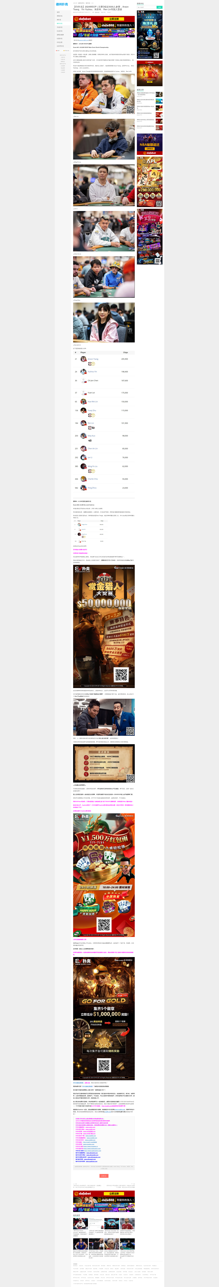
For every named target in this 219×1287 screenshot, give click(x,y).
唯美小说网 (150, 1271)
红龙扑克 (59, 31)
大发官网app (145, 1274)
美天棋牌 (82, 1268)
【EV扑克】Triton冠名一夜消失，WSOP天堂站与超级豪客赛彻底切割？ (111, 1232)
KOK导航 (125, 1271)
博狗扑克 (59, 16)
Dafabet (82, 1280)
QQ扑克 (120, 1280)
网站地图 (90, 1283)
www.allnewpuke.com (94, 1157)
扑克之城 (107, 1268)
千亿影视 (85, 1274)
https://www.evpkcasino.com (92, 1148)
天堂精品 (91, 1274)
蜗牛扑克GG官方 (155, 1268)
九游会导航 (118, 1271)
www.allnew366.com (92, 1155)
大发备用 (63, 72)
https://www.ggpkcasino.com (92, 1150)
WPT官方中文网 (110, 1277)
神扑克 (59, 20)
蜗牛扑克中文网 (96, 1265)
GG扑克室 (123, 1268)
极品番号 (117, 1268)
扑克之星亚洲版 (138, 1268)
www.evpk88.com (92, 1138)
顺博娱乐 (63, 61)
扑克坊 (120, 1274)
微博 (58, 50)
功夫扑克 (125, 1274)
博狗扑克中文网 (116, 1265)
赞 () (104, 1176)
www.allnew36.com (92, 1153)
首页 (58, 12)
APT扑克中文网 (118, 1277)
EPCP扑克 (83, 1277)
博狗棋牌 (97, 1277)
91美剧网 (101, 1268)
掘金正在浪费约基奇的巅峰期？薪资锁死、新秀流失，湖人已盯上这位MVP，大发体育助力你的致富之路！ (80, 1253)
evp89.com (108, 1112)
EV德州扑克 (76, 1280)
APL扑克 (103, 1277)
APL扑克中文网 (127, 1277)
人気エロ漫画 (137, 1271)
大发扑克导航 (96, 1271)
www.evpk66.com (91, 1136)
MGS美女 (75, 1265)
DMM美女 (123, 1265)
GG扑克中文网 (130, 1268)
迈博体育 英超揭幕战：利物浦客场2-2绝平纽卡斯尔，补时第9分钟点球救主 (127, 1232)
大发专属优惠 (100, 1280)
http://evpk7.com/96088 (90, 1142)
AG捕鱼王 (154, 1265)
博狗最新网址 (147, 1268)
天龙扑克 (59, 27)
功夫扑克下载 (90, 1277)
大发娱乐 (93, 1280)
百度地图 (94, 1283)
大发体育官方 (138, 1274)
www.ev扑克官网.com (89, 1131)
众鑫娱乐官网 (83, 1271)
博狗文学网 (75, 1271)
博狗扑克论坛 (139, 1265)
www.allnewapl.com (90, 1159)
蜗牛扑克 (59, 23)
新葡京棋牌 (60, 35)
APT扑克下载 (153, 1274)
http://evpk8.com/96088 (108, 1106)
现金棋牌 (63, 68)
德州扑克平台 (63, 5)
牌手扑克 (87, 1280)
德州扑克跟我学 (130, 1265)
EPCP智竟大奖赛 (148, 1277)
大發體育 (135, 1277)
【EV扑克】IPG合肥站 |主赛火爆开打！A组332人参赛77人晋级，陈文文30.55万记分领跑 (120, 1186)
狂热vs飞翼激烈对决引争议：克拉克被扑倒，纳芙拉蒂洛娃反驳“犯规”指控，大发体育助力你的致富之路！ (111, 1253)
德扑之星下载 (114, 1274)
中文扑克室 (75, 1268)
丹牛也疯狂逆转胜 (87, 1086)
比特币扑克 (60, 46)
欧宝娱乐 (131, 1271)
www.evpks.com (90, 1127)
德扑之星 (107, 1274)
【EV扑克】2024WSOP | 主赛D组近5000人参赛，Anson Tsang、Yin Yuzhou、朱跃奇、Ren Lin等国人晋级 (101, 8)
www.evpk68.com (90, 1140)
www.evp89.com (83, 40)
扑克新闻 (155, 1277)
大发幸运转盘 (107, 1280)
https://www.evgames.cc (91, 1146)
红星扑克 (59, 38)
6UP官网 (90, 1271)
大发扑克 (63, 57)
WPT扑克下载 (76, 1277)
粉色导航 (95, 1268)
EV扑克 (125, 1280)
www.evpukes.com (88, 1144)
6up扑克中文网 (147, 1265)
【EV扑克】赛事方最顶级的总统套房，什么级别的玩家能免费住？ (96, 1232)
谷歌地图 (86, 1283)
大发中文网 (114, 1280)
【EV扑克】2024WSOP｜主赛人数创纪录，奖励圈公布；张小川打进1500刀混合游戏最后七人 (87, 1186)
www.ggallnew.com (91, 1161)
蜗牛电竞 (140, 1277)
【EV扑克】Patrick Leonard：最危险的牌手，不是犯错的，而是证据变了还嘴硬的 (80, 1233)
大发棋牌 (63, 70)
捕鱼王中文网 (88, 1268)
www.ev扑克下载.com (89, 1133)
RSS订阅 (67, 50)
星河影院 (144, 1271)
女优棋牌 (63, 65)
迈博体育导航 (104, 1271)
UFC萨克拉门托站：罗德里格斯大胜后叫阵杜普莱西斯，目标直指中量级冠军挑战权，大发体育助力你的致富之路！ (96, 1254)
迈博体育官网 (112, 1271)
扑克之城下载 (88, 1265)
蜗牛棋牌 (103, 1265)
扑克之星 (59, 42)
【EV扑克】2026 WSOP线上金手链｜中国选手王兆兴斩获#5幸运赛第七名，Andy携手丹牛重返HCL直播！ (127, 1254)
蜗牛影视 (96, 1274)
